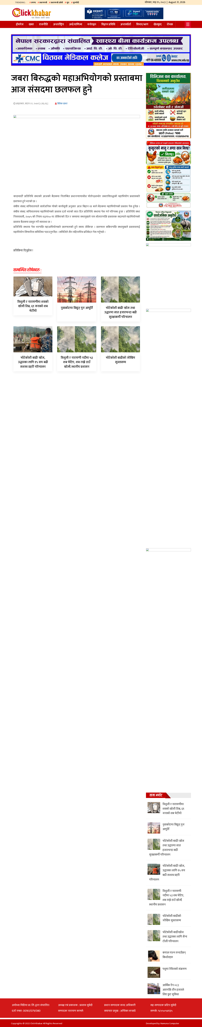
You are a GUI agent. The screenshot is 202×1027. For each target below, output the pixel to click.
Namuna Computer (169, 1023)
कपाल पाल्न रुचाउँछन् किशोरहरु (174, 955)
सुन (68, 2)
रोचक (170, 24)
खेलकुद (158, 24)
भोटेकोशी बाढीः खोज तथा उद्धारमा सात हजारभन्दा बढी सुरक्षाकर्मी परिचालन (120, 312)
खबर (31, 24)
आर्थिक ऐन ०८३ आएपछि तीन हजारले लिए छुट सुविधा (173, 990)
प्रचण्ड (33, 2)
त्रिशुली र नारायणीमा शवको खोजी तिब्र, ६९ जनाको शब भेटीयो (32, 306)
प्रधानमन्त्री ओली (57, 2)
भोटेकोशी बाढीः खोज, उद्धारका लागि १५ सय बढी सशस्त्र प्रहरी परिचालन (33, 362)
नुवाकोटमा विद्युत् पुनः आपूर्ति (77, 308)
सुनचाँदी (76, 2)
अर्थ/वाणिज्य (75, 24)
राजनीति (43, 24)
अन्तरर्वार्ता (125, 24)
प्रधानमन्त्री (43, 2)
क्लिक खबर (62, 104)
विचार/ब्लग (142, 24)
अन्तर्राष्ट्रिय (58, 24)
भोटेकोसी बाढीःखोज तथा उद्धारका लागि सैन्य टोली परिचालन (175, 937)
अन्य (18, 30)
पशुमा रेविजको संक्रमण (175, 969)
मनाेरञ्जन (91, 24)
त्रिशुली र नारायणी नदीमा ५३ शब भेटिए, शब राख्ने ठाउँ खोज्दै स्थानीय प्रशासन (77, 362)
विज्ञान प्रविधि (108, 24)
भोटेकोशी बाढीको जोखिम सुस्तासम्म (120, 360)
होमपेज (20, 24)
